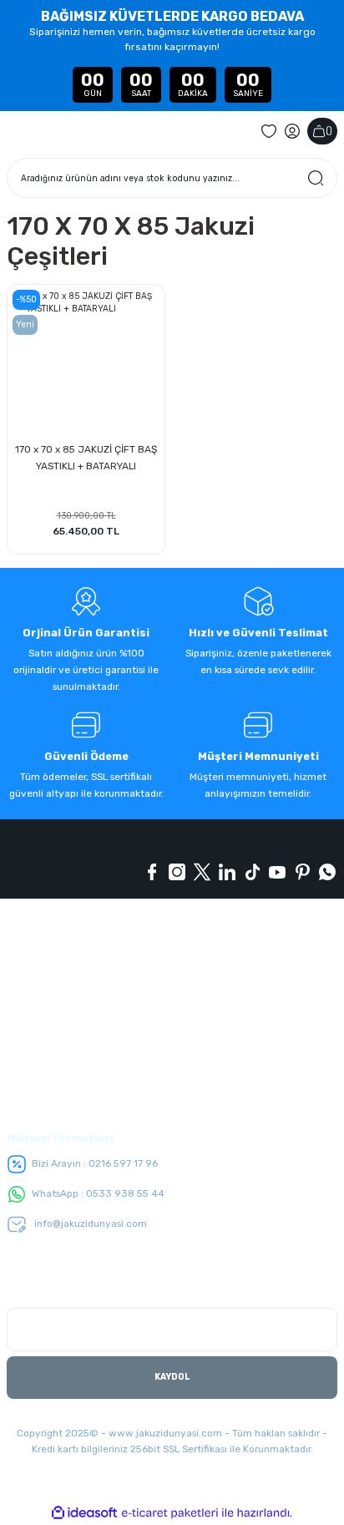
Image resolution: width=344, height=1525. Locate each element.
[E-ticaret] (170, 1513)
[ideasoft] (84, 1513)
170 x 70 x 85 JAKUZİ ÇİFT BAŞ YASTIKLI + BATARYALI (86, 457)
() (329, 130)
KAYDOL (172, 1376)
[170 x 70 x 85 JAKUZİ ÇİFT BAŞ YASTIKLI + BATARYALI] (86, 363)
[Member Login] (292, 131)
